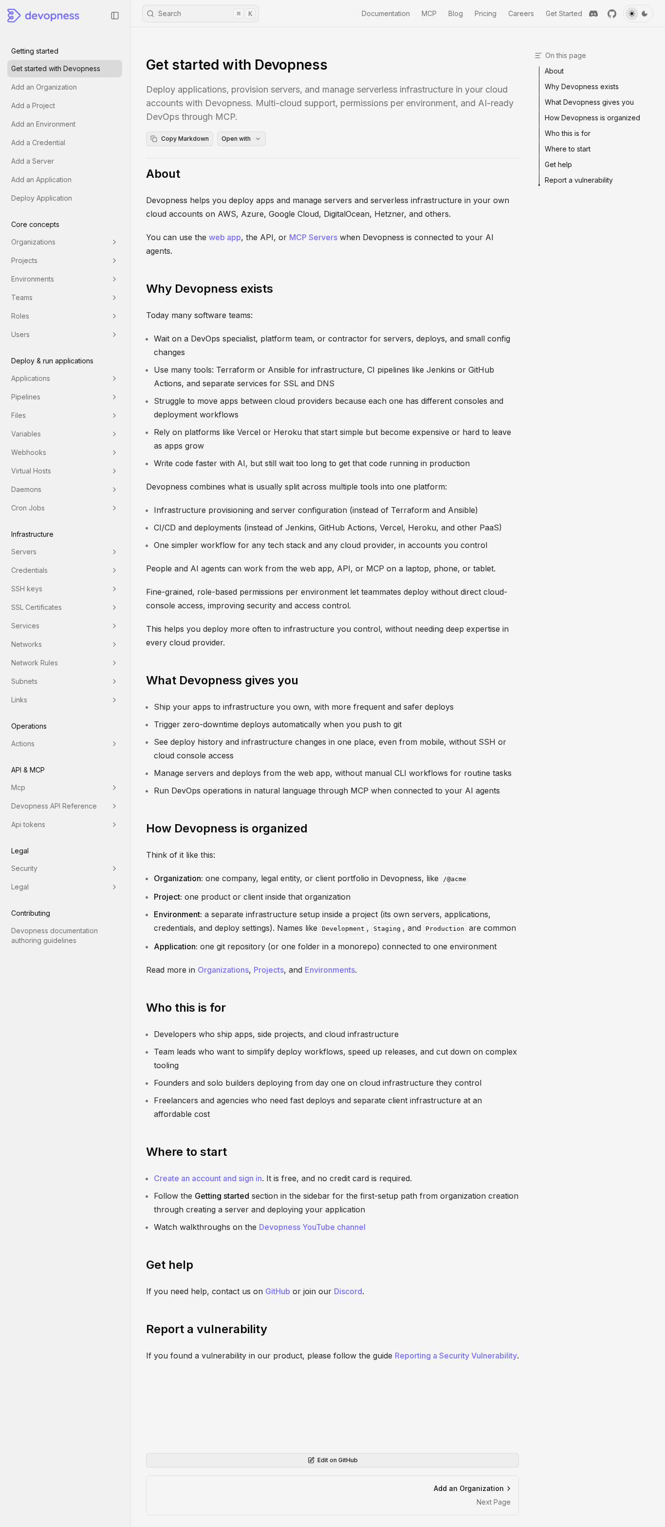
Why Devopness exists (209, 289)
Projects (24, 260)
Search (205, 13)
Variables (26, 434)
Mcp (18, 787)
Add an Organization (44, 87)
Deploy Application (41, 198)
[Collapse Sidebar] (115, 15)
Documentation (386, 13)
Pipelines (25, 397)
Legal (20, 887)
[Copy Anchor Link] (188, 174)
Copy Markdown (185, 138)
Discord (348, 1291)
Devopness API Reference (54, 806)
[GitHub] (612, 13)
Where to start (186, 1152)
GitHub (277, 1291)
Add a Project (33, 105)
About (163, 174)
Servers (24, 551)
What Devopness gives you (222, 680)
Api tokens (28, 824)
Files (18, 415)
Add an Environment (43, 124)
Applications (30, 378)
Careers (521, 13)
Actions (23, 743)
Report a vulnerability (206, 1329)
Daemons (26, 489)
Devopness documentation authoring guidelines (54, 935)
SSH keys (26, 588)
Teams (22, 297)
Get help (169, 1265)
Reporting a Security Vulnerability (456, 1355)
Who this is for (186, 1007)
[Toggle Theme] (638, 13)
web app (225, 237)
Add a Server (32, 161)
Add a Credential (38, 142)
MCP (429, 13)
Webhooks (28, 452)
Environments (32, 279)
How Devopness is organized (227, 828)
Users (20, 334)
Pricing (486, 13)
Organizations (33, 242)
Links (19, 700)
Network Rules (34, 663)
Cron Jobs (28, 508)
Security (24, 868)
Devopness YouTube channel (312, 1227)
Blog (455, 13)
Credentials (29, 570)
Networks (26, 644)
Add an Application (41, 179)
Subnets (24, 681)
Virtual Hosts (31, 471)
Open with (236, 138)
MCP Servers (313, 237)
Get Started (564, 13)
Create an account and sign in (208, 1178)
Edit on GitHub (337, 1460)
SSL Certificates (36, 607)
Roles (20, 316)
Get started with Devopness (55, 68)
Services (25, 626)
